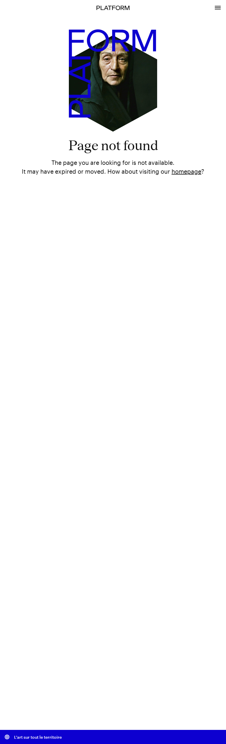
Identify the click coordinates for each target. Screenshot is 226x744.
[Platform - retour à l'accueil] (113, 7)
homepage (186, 171)
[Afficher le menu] (217, 7)
